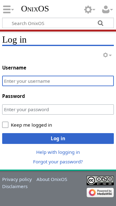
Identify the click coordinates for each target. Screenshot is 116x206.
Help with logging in (58, 152)
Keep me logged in (31, 125)
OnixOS (35, 8)
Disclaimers (15, 186)
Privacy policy (17, 179)
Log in (58, 138)
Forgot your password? (58, 161)
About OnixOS (52, 179)
